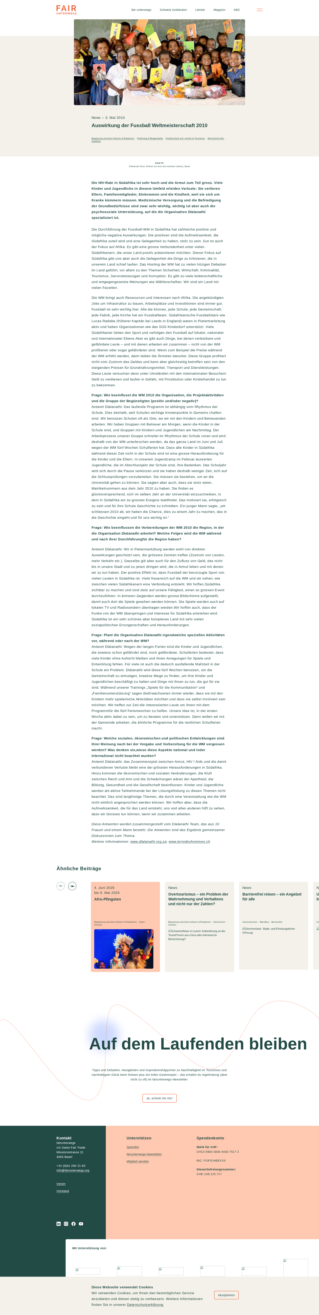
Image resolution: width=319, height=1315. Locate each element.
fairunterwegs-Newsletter (144, 1154)
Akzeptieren (226, 1295)
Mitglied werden (138, 1161)
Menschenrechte (216, 138)
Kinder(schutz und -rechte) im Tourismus (185, 138)
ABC (237, 9)
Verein (60, 1184)
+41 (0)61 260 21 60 (70, 1165)
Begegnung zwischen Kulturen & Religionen (113, 138)
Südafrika (96, 141)
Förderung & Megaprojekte (150, 138)
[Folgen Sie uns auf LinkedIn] (58, 1224)
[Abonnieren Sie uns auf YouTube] (81, 1224)
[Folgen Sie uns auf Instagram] (66, 1224)
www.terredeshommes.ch (189, 841)
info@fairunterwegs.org (72, 1170)
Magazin (219, 9)
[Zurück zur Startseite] (66, 9)
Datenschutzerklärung (145, 1305)
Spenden (133, 1147)
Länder (200, 9)
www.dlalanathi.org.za (148, 841)
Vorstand (62, 1191)
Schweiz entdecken (173, 9)
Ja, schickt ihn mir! (159, 1098)
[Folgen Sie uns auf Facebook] (73, 1224)
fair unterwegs (141, 9)
